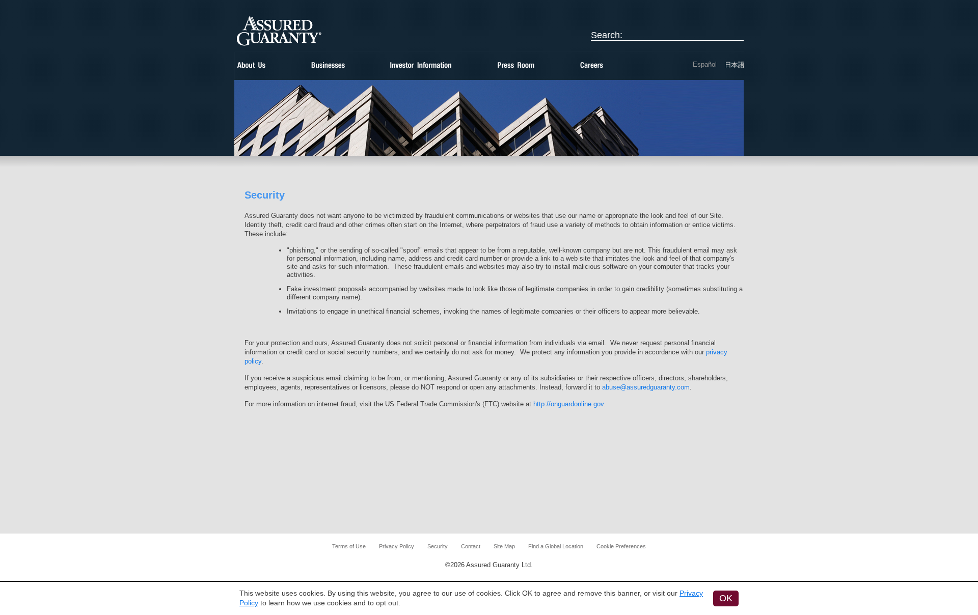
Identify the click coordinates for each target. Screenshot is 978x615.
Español (705, 64)
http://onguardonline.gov (568, 404)
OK (725, 598)
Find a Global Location (555, 546)
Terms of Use (349, 546)
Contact (470, 546)
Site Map (504, 546)
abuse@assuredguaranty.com (646, 387)
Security (437, 546)
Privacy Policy (396, 546)
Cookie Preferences (621, 546)
